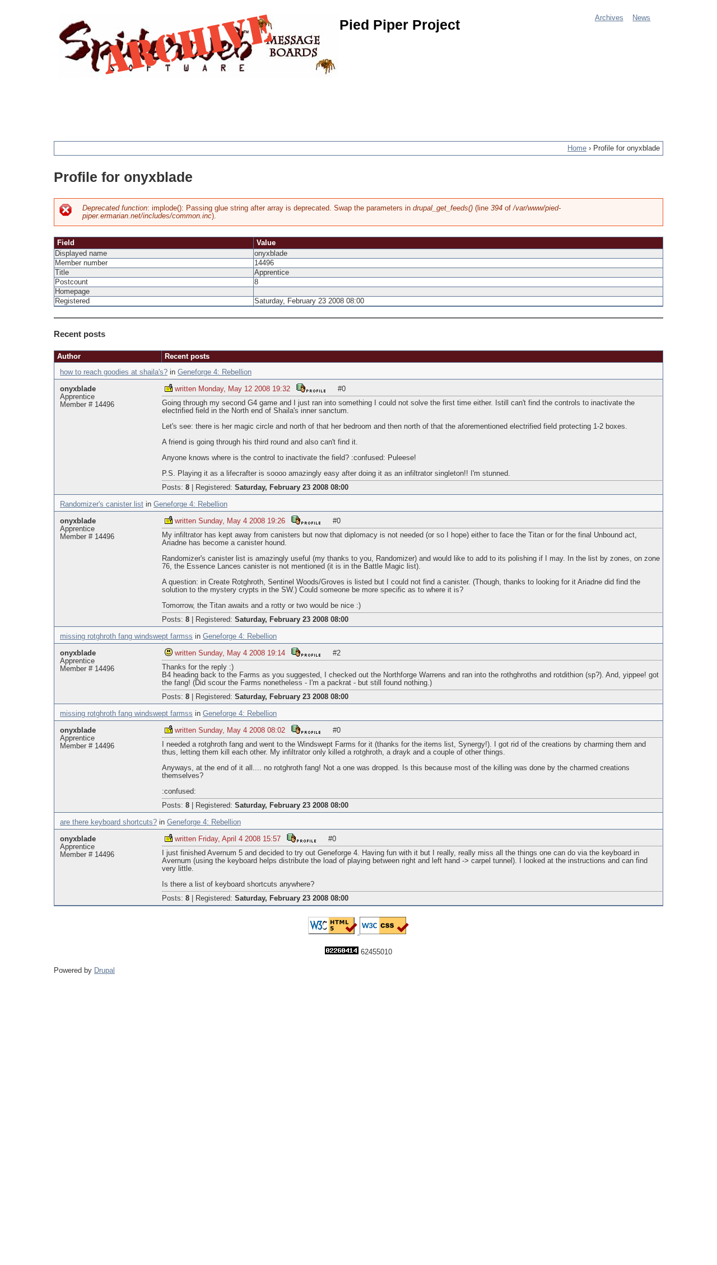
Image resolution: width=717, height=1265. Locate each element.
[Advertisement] (258, 103)
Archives (609, 18)
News (641, 18)
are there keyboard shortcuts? (108, 822)
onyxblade (78, 389)
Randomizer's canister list (101, 504)
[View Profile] (311, 388)
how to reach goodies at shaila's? (113, 372)
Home (576, 148)
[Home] (199, 46)
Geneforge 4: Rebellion (215, 372)
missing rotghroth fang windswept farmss (126, 636)
